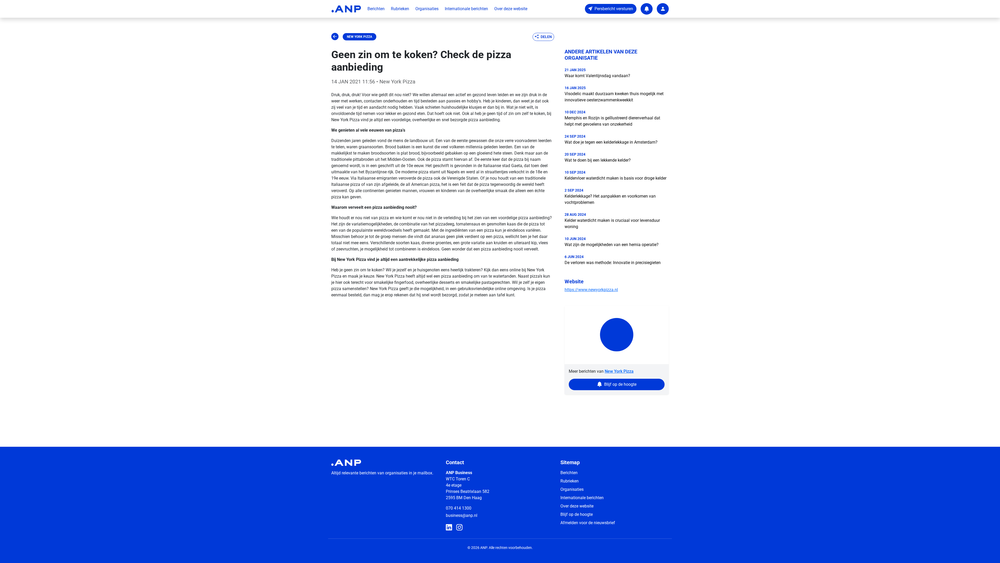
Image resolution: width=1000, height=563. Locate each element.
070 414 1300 (458, 508)
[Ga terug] (335, 36)
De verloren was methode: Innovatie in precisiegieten (613, 262)
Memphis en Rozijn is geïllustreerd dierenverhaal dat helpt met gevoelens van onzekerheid (612, 121)
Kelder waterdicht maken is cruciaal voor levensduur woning (612, 223)
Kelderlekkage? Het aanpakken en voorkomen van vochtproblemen (610, 199)
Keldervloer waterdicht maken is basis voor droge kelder (615, 178)
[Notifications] (647, 9)
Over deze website (510, 8)
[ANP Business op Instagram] (459, 527)
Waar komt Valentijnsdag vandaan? (597, 75)
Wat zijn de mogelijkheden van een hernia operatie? (612, 244)
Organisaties (427, 8)
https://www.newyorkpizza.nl (591, 289)
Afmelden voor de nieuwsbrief (587, 522)
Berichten (376, 8)
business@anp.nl (461, 515)
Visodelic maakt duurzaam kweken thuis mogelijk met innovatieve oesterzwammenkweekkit (614, 96)
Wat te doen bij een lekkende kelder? (598, 160)
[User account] (663, 9)
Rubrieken (400, 8)
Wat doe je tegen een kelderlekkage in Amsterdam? (611, 142)
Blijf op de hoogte (576, 514)
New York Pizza (359, 37)
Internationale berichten (466, 8)
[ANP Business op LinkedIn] (449, 527)
